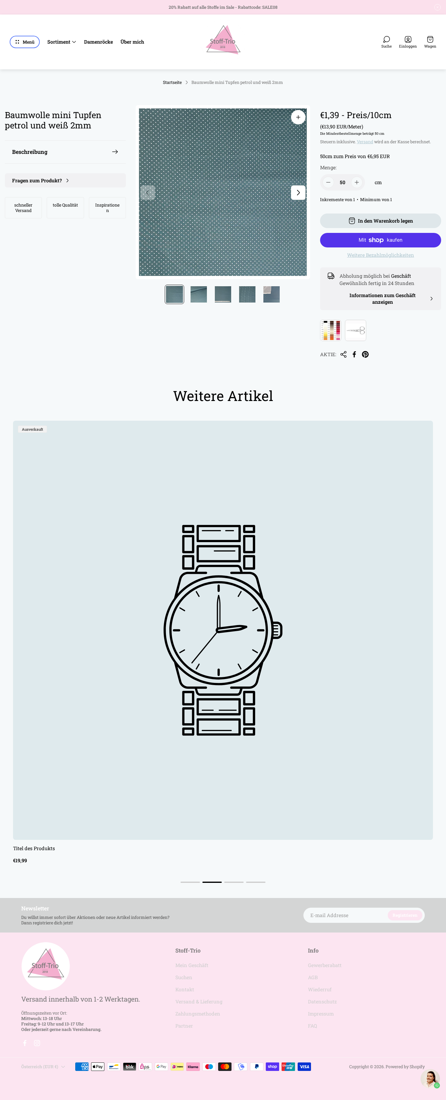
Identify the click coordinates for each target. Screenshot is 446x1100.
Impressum (321, 1013)
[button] (190, 882)
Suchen (183, 977)
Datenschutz (322, 1001)
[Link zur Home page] (45, 966)
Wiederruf (320, 989)
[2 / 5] (198, 294)
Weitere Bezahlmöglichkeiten (380, 255)
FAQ (312, 1025)
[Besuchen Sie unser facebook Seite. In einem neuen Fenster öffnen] (25, 1043)
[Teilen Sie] (343, 354)
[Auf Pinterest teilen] (365, 354)
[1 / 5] (174, 294)
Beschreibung (29, 151)
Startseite (172, 82)
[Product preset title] (223, 630)
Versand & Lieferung (198, 1001)
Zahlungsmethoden (197, 1013)
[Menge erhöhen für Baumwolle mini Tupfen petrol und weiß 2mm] (357, 182)
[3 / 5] (223, 294)
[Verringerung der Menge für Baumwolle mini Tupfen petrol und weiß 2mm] (328, 182)
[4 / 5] (247, 294)
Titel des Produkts (34, 848)
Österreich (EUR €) (39, 1066)
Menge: (328, 167)
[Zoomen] (298, 117)
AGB (313, 977)
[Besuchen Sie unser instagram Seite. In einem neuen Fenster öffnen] (37, 1043)
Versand (365, 141)
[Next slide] (298, 192)
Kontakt (184, 989)
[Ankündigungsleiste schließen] (437, 7)
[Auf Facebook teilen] (354, 354)
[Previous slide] (147, 192)
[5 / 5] (271, 294)
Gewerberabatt (325, 965)
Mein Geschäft (191, 965)
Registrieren (405, 915)
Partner (184, 1025)
